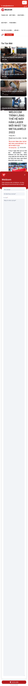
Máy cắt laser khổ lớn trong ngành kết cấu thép (12, 58)
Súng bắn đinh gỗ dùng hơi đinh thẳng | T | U (13, 92)
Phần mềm (12, 22)
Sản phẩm (20, 15)
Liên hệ (16, 30)
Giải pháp (4, 22)
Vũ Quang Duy (13, 147)
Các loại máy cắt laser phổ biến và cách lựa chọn (13, 75)
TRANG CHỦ (4, 15)
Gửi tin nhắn (15, 682)
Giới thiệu (12, 15)
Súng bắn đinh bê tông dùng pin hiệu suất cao (13, 109)
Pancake (16, 684)
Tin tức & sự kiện (6, 30)
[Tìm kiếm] (24, 2)
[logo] (6, 9)
